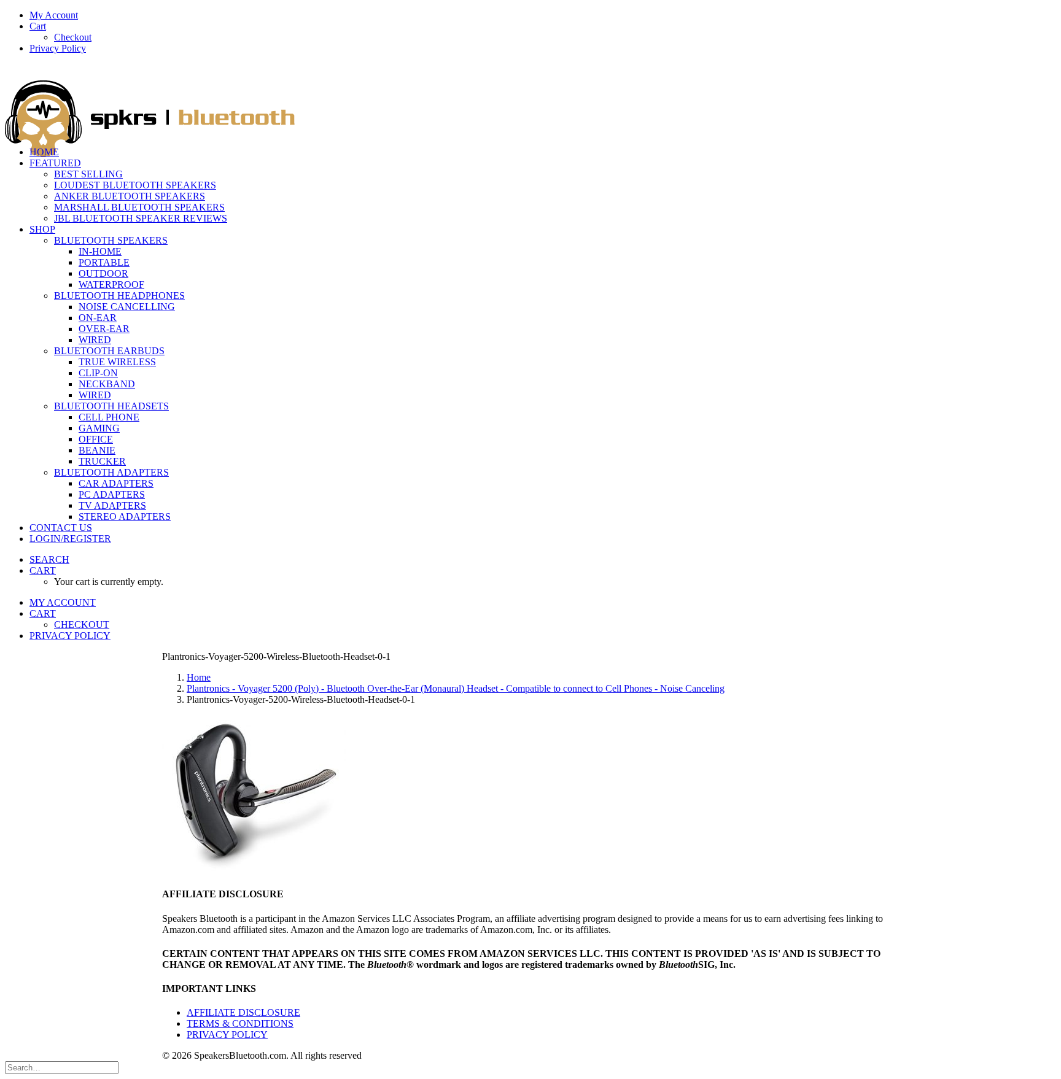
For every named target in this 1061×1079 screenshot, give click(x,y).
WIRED (95, 340)
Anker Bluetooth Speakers (129, 196)
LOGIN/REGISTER (70, 538)
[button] (49, 559)
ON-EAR (98, 317)
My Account (53, 15)
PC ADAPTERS (112, 494)
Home (199, 677)
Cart (37, 26)
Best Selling (88, 174)
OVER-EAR (104, 328)
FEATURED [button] (55, 163)
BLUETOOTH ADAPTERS (111, 472)
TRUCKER (102, 461)
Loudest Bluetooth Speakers (135, 185)
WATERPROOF (111, 284)
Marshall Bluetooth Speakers (139, 207)
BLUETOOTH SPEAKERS (111, 240)
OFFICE (96, 439)
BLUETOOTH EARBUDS (109, 351)
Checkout (72, 37)
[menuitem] (542, 15)
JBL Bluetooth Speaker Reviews (140, 218)
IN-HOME (100, 251)
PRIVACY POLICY (227, 1034)
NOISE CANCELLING (127, 306)
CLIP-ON (98, 373)
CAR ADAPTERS (116, 483)
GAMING (99, 428)
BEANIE (97, 450)
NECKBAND (107, 384)
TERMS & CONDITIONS (240, 1023)
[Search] (62, 1067)
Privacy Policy (57, 48)
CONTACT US (60, 527)
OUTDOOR (103, 273)
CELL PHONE (109, 417)
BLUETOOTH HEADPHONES (119, 295)
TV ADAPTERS (112, 505)
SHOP (42, 229)
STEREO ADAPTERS (125, 516)
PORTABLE (104, 262)
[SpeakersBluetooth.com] (530, 100)
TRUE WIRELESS (117, 362)
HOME (44, 152)
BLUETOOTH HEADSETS (111, 406)
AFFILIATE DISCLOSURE (243, 1012)
